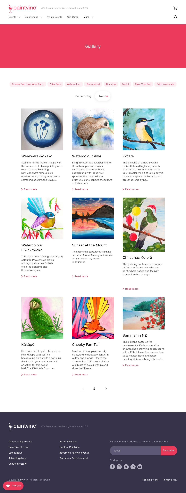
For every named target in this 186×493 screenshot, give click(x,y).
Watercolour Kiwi (86, 156)
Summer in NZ (135, 335)
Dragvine (111, 84)
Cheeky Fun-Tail (85, 344)
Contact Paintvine (69, 447)
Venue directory (18, 463)
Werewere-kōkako (36, 156)
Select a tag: (83, 96)
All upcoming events (20, 441)
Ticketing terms (150, 479)
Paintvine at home (19, 447)
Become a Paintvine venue (74, 452)
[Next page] (105, 388)
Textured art (93, 84)
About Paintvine (68, 441)
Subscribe (168, 450)
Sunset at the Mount (89, 245)
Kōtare (128, 156)
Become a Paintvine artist (73, 458)
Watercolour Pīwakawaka (31, 247)
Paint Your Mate (165, 84)
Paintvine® (22, 479)
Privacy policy (170, 479)
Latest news (15, 452)
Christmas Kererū (137, 257)
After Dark (55, 84)
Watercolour (73, 84)
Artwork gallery (17, 458)
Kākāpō (27, 344)
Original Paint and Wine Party (28, 84)
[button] (14, 17)
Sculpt (125, 84)
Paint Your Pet (143, 84)
